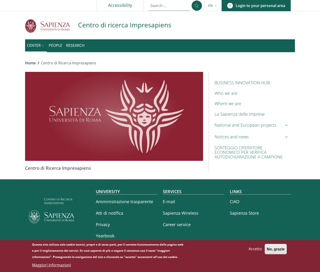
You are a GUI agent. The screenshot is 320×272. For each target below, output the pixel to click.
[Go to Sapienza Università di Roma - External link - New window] (51, 26)
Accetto (255, 248)
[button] (213, 5)
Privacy (103, 224)
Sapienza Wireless (180, 213)
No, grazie (276, 249)
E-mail (169, 201)
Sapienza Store (244, 213)
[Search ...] (197, 5)
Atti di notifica (109, 213)
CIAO (234, 201)
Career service (177, 224)
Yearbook (105, 236)
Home (30, 63)
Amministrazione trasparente (124, 201)
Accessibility (120, 5)
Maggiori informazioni (51, 265)
